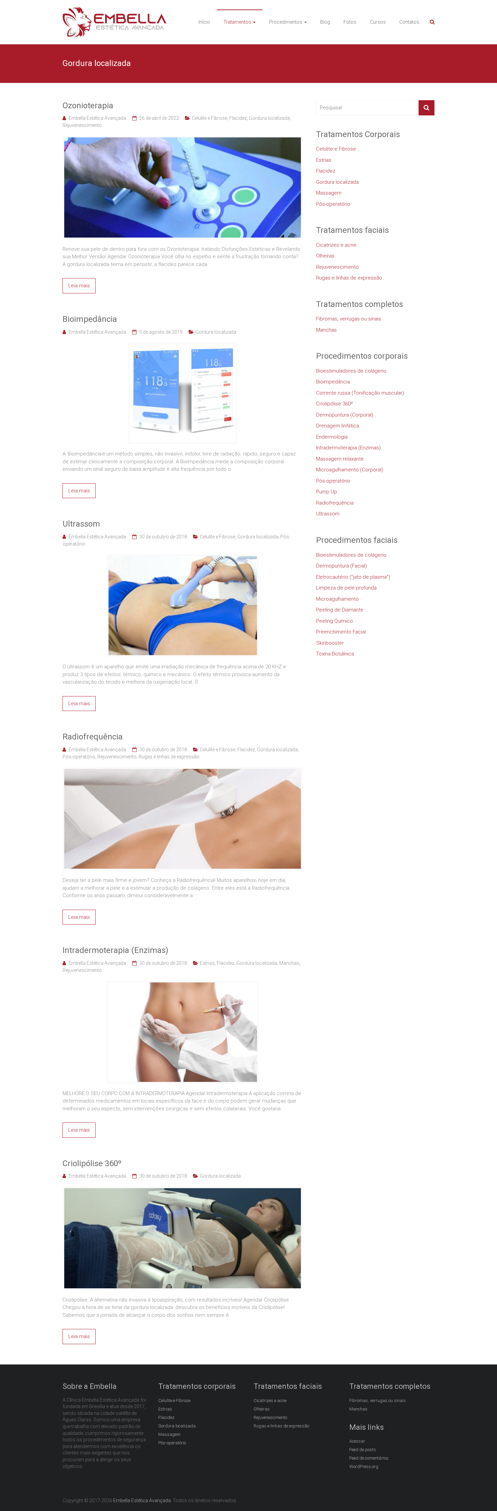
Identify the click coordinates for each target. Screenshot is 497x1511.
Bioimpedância (90, 319)
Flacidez (238, 118)
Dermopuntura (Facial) (341, 566)
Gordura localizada (269, 118)
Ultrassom (81, 524)
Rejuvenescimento (82, 125)
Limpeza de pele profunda (346, 588)
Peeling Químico (334, 621)
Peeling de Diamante (339, 610)
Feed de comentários (368, 1458)
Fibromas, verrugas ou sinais (348, 319)
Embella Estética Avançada (97, 118)
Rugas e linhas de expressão (169, 756)
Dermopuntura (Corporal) (344, 415)
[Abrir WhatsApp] (480, 1494)
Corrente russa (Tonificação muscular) (360, 393)
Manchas (289, 963)
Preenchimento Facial (341, 632)
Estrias (207, 963)
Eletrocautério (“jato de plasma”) (353, 577)
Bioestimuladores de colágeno (351, 371)
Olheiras (325, 256)
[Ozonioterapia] (183, 139)
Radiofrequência (93, 736)
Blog (325, 22)
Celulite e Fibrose (209, 118)
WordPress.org (363, 1466)
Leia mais (79, 286)
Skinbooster (330, 643)
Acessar (357, 1441)
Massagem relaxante (340, 459)
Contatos (409, 22)
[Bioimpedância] (182, 346)
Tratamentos (237, 22)
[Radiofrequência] (183, 771)
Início (204, 22)
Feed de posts (362, 1449)
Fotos (350, 22)
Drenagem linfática (337, 426)
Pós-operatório (79, 756)
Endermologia (332, 437)
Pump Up (326, 492)
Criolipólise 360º (92, 1163)
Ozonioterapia (88, 105)
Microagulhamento (337, 599)
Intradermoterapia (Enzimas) (115, 950)
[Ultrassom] (183, 558)
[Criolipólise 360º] (183, 1190)
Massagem (328, 193)
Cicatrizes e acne (336, 245)
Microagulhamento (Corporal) (349, 470)
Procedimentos (285, 22)
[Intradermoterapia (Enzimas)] (182, 984)
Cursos (378, 22)
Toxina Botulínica (335, 654)
